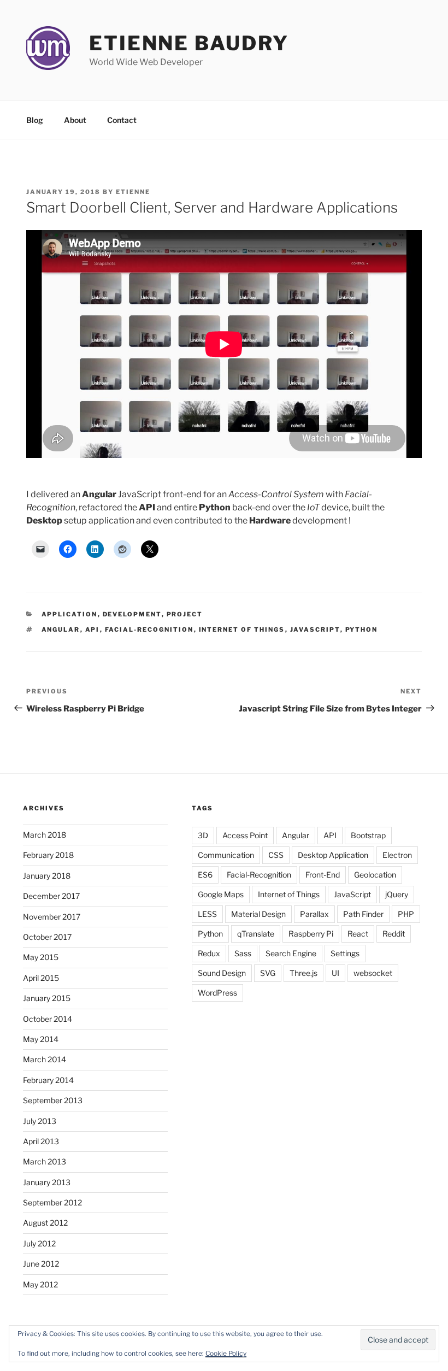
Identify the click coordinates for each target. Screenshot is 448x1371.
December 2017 (51, 896)
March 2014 (44, 1059)
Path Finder (363, 914)
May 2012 (40, 1284)
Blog (34, 120)
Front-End (322, 874)
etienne (133, 192)
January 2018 (46, 875)
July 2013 (39, 1121)
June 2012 (41, 1263)
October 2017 (47, 937)
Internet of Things (242, 629)
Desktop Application (333, 855)
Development (132, 614)
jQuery (396, 894)
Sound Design (222, 973)
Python (361, 629)
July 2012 (39, 1243)
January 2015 (46, 998)
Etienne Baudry (189, 43)
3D (203, 835)
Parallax (314, 914)
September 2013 (52, 1100)
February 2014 (48, 1080)
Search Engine (291, 953)
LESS (207, 914)
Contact (122, 120)
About (75, 120)
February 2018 (48, 855)
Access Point (245, 835)
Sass (242, 953)
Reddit (393, 933)
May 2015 (40, 957)
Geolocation (375, 874)
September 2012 (52, 1202)
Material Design (258, 914)
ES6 (205, 874)
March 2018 (44, 834)
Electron (397, 855)
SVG (267, 973)
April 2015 (41, 977)
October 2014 (47, 1018)
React (357, 933)
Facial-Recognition (149, 629)
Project (185, 614)
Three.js (303, 973)
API (92, 629)
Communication (226, 855)
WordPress (217, 992)
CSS (276, 855)
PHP (406, 914)
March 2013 (44, 1161)
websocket (372, 973)
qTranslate (255, 933)
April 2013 (41, 1141)
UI (335, 973)
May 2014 (40, 1039)
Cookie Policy (225, 1353)
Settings (345, 953)
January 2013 (46, 1182)
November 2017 (51, 916)
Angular (61, 629)
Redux (209, 953)
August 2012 (45, 1222)
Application (70, 614)
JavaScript (315, 629)
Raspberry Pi (310, 933)
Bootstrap (368, 835)
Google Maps (221, 894)
